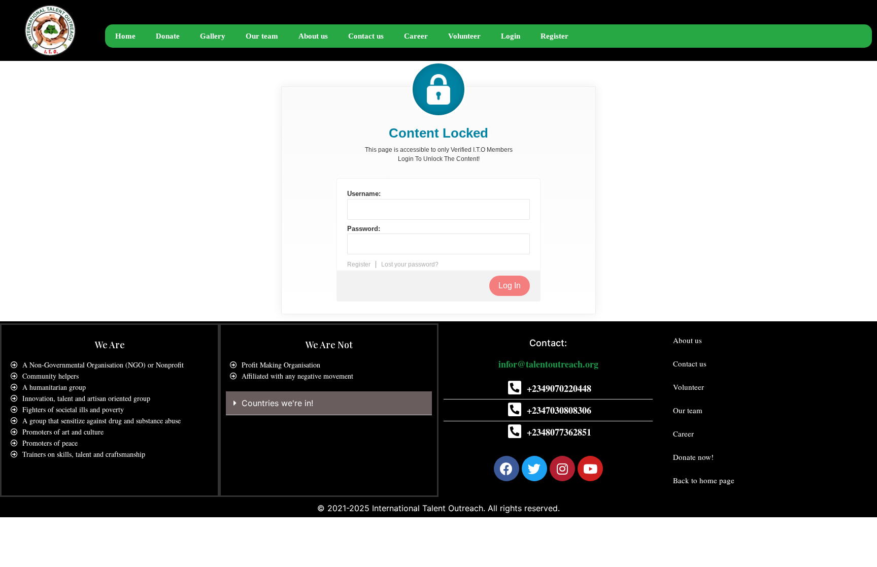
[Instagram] (562, 468)
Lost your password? (409, 264)
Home (125, 36)
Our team (262, 36)
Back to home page (703, 480)
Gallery (212, 36)
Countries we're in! (277, 403)
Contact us (366, 36)
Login (510, 36)
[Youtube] (590, 468)
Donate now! (693, 457)
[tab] (329, 403)
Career (416, 36)
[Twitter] (534, 468)
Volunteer (464, 36)
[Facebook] (506, 468)
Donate (168, 36)
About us (313, 36)
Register (554, 36)
